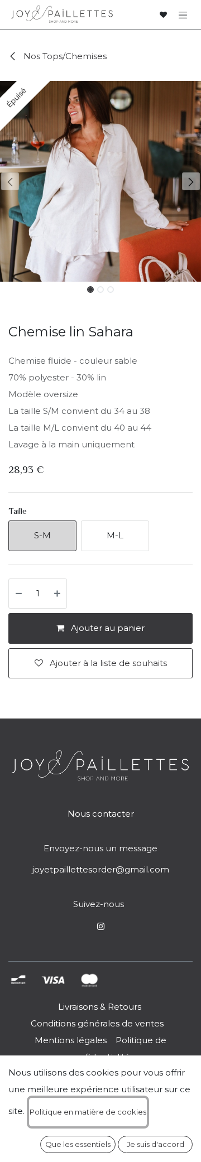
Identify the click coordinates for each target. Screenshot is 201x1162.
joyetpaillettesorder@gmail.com (100, 869)
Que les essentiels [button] (78, 1144)
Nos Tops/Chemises (64, 56)
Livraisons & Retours (99, 1006)
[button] (10, 181)
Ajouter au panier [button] (107, 628)
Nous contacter (101, 813)
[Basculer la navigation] (183, 14)
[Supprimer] (18, 594)
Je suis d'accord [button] (155, 1144)
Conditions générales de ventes (96, 1023)
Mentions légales (71, 1040)
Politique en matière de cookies (88, 1111)
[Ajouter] (58, 594)
